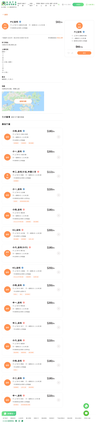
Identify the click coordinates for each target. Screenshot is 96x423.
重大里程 (28, 418)
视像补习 (36, 418)
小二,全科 (17, 378)
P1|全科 (14, 21)
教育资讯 (13, 418)
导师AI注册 (87, 418)
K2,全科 (17, 230)
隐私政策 (69, 418)
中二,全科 (17, 323)
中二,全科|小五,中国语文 (24, 171)
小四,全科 (17, 131)
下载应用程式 (61, 418)
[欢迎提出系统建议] (86, 413)
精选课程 (44, 418)
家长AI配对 (78, 418)
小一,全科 (17, 151)
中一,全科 (17, 302)
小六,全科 (17, 340)
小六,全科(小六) (20, 247)
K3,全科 (17, 267)
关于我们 (5, 418)
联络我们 (51, 418)
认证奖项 (20, 418)
